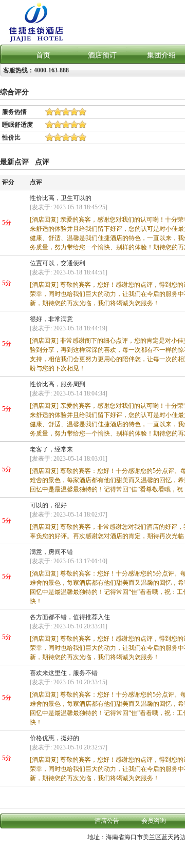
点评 (42, 161)
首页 (43, 55)
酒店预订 (102, 55)
